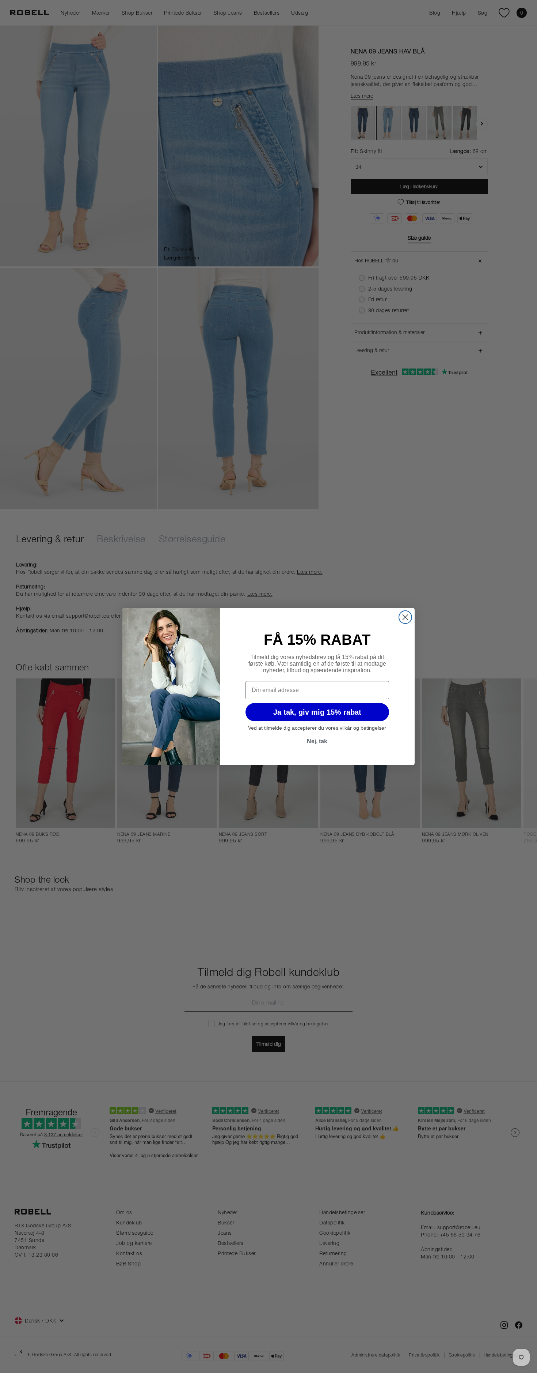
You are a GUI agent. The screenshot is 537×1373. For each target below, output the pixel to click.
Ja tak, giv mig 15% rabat (317, 712)
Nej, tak (317, 741)
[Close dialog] (405, 617)
